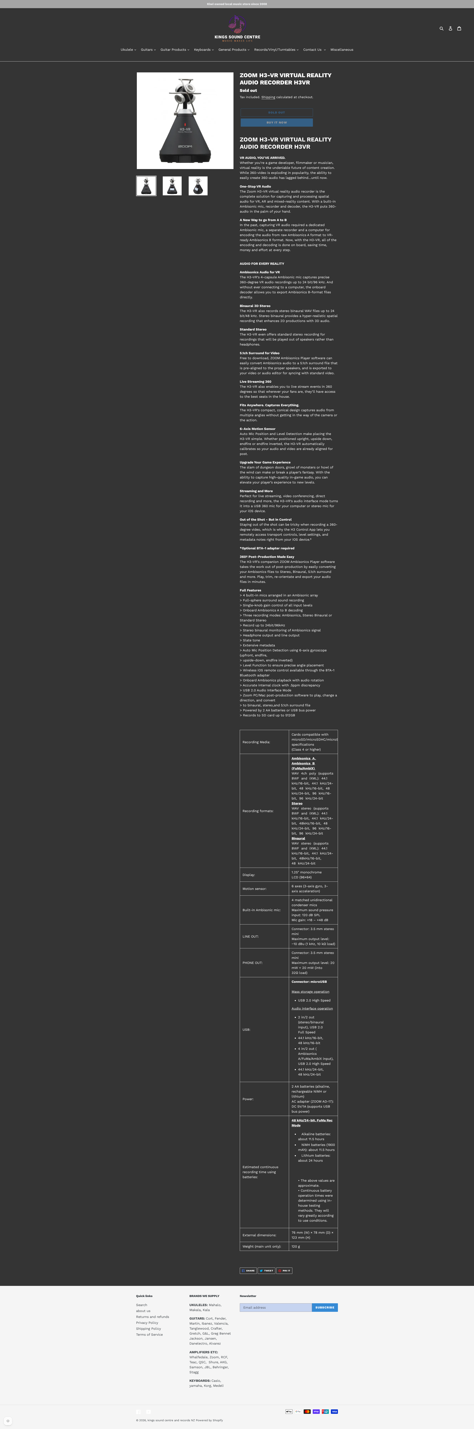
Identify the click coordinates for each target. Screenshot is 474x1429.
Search (141, 1305)
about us (143, 1311)
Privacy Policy (147, 1323)
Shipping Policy (148, 1328)
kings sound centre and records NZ (171, 1420)
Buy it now (277, 122)
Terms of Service (149, 1334)
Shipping (268, 97)
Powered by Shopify (209, 1420)
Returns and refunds (152, 1317)
